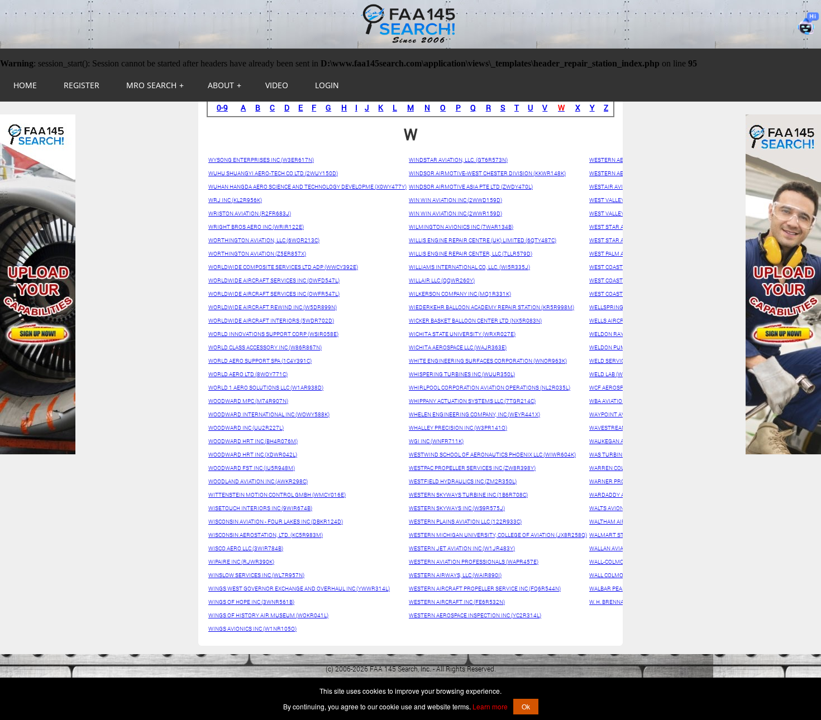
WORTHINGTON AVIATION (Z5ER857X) (257, 253)
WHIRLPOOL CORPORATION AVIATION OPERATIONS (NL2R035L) (489, 387)
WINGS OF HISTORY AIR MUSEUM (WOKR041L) (268, 615)
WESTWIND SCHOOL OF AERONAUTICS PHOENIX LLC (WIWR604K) (492, 454)
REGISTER (81, 85)
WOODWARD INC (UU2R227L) (246, 427)
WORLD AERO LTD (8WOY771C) (248, 374)
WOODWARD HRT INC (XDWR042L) (252, 454)
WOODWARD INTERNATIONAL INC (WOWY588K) (269, 414)
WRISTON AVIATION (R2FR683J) (249, 213)
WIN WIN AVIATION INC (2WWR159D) (455, 213)
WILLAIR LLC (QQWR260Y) (442, 280)
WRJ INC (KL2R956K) (235, 200)
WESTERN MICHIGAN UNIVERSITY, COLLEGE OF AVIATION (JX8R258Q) (498, 535)
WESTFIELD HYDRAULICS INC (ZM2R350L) (463, 481)
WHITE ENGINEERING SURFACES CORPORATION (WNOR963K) (488, 360)
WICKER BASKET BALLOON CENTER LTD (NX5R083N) (475, 320)
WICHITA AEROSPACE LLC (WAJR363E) (458, 347)
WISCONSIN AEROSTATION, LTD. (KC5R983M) (265, 535)
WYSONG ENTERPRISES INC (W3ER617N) (261, 160)
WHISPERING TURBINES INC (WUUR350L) (462, 374)
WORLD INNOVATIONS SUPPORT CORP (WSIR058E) (273, 334)
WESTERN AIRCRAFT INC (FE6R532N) (457, 602)
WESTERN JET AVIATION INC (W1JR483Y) (462, 548)
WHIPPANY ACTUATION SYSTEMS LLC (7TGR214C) (472, 401)
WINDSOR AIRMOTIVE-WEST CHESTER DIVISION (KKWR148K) (487, 173)
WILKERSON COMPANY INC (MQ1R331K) (460, 293)
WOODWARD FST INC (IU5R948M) (251, 468)
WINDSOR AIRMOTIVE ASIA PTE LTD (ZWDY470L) (471, 186)
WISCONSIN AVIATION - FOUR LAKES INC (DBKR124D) (275, 521)
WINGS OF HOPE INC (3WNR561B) (251, 602)
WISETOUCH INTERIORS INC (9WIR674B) (260, 508)
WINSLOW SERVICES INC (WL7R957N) (256, 575)
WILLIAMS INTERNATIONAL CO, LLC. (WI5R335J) (469, 267)
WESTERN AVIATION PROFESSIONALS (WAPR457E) (473, 561)
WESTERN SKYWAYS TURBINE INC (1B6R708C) (468, 494)
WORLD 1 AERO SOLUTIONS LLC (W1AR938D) (265, 387)
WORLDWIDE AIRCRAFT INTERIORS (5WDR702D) (271, 320)
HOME (25, 85)
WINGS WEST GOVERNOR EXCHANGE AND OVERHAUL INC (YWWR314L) (299, 588)
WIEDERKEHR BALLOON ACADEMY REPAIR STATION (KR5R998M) (491, 307)
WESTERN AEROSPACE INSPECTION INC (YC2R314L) (475, 615)
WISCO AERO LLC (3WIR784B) (245, 548)
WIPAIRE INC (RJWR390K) (241, 561)
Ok (526, 706)
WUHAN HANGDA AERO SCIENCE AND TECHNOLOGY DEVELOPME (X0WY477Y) (307, 186)
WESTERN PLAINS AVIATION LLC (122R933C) (465, 521)
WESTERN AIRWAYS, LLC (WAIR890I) (455, 575)
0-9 (222, 107)
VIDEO (276, 85)
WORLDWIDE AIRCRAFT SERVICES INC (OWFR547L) (274, 293)
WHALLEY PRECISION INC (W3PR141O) (458, 427)
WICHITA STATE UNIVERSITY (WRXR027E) (462, 334)
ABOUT (224, 85)
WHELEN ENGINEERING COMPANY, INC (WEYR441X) (474, 414)
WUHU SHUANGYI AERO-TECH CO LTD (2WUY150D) (273, 173)
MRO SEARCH (155, 85)
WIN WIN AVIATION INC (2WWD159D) (455, 200)
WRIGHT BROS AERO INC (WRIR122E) (256, 227)
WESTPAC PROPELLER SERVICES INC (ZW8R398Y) (472, 468)
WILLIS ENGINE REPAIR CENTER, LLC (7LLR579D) (470, 253)
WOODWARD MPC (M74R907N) (248, 401)
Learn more (490, 706)
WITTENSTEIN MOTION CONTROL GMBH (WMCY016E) (277, 494)
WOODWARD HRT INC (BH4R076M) (253, 441)
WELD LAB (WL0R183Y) (618, 374)
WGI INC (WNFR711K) (436, 441)
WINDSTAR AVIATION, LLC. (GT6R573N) (458, 160)
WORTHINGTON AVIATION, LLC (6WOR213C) (263, 240)
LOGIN (327, 85)
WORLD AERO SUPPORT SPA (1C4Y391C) (260, 360)
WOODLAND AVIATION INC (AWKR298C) (258, 481)
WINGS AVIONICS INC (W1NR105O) (252, 628)
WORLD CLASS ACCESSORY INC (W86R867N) (265, 347)
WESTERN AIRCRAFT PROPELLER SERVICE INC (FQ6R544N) (485, 588)
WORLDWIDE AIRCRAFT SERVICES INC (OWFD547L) (274, 280)
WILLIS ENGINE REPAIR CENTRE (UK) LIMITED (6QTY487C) (482, 240)
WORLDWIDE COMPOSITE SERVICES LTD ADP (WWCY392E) (283, 267)
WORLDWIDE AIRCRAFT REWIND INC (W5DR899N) (272, 307)
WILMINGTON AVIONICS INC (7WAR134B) (461, 227)
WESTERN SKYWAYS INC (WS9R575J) (457, 508)
